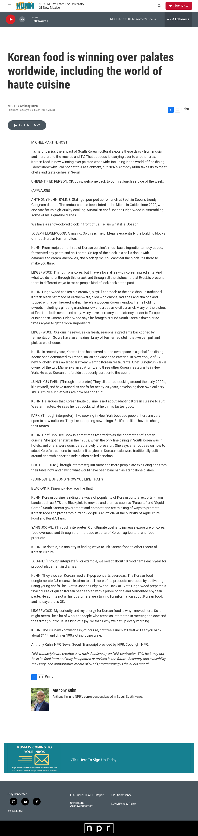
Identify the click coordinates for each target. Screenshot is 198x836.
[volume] (22, 19)
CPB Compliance (121, 795)
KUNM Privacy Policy (123, 803)
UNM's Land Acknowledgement (81, 804)
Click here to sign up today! (94, 759)
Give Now (180, 6)
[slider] (28, 19)
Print (185, 108)
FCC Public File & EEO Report (87, 795)
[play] (11, 19)
